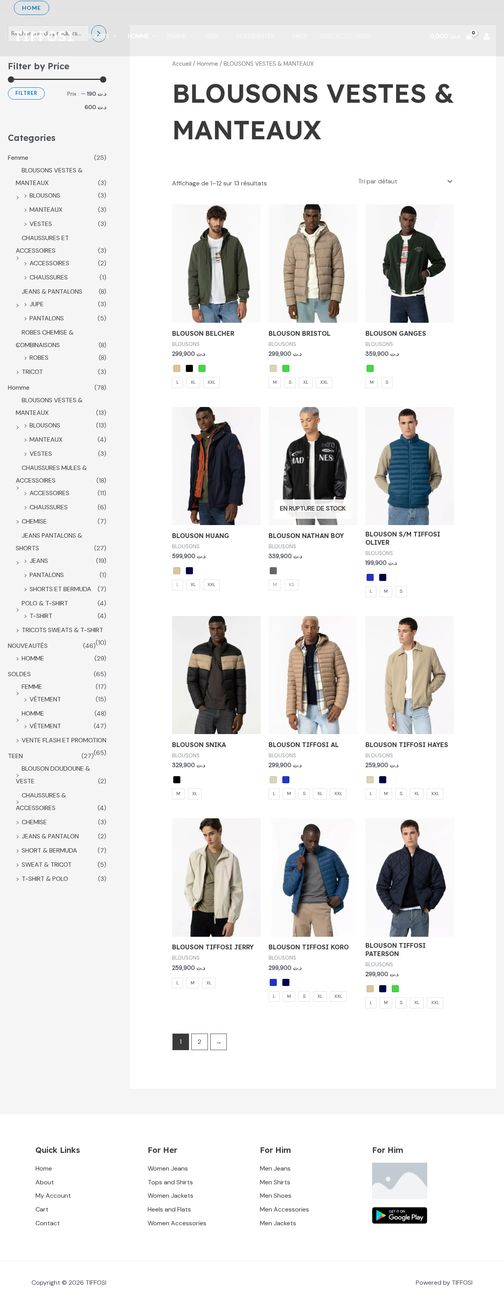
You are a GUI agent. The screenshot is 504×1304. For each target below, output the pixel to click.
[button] (31, 8)
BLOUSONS (45, 195)
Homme (138, 36)
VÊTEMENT (45, 699)
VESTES (41, 224)
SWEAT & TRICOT (47, 864)
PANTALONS (47, 318)
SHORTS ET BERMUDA (60, 589)
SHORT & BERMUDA (49, 850)
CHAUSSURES (49, 277)
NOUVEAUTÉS (255, 36)
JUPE (37, 304)
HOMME (33, 658)
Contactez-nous (345, 36)
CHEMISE (34, 521)
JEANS (39, 561)
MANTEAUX (46, 209)
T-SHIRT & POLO (45, 879)
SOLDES (98, 36)
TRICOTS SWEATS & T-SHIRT (62, 630)
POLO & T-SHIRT (45, 603)
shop (300, 36)
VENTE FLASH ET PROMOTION (64, 740)
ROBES (39, 357)
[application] (113, 36)
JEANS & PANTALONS (52, 291)
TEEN (212, 36)
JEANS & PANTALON (50, 836)
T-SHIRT (41, 616)
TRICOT (32, 372)
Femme (176, 36)
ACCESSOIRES (49, 263)
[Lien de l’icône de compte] (486, 36)
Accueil (181, 64)
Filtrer (26, 93)
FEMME (32, 687)
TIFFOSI (44, 36)
